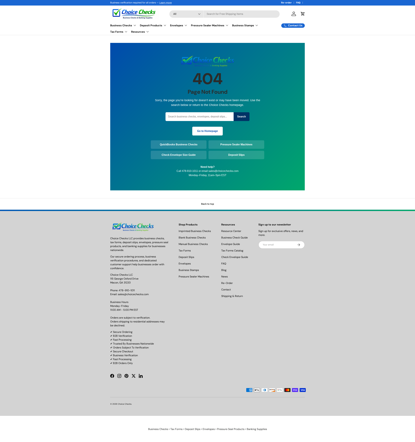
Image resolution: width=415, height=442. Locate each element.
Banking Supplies (257, 429)
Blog (223, 270)
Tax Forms (116, 31)
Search (241, 116)
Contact (226, 289)
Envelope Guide (230, 244)
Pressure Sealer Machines (207, 25)
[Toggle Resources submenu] (147, 32)
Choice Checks (124, 404)
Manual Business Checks (193, 244)
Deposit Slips (236, 155)
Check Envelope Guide (234, 257)
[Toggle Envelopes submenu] (186, 25)
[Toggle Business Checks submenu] (135, 25)
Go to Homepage (207, 131)
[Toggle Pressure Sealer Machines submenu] (227, 25)
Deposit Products (151, 25)
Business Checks (121, 25)
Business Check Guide (234, 237)
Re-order (286, 2)
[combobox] (224, 14)
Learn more (165, 2)
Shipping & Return (232, 296)
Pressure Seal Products (230, 429)
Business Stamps (243, 25)
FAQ (298, 2)
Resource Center (231, 231)
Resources (138, 31)
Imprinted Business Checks (195, 231)
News (224, 276)
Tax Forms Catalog (232, 250)
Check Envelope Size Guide (179, 155)
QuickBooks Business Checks (178, 144)
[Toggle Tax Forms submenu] (126, 32)
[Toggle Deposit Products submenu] (165, 25)
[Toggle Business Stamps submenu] (257, 25)
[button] (302, 13)
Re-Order (227, 283)
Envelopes (176, 25)
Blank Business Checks (192, 237)
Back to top (207, 203)
